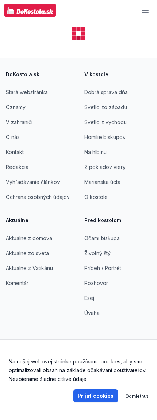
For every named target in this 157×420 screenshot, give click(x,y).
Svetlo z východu (105, 122)
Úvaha (92, 313)
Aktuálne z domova (29, 238)
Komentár (17, 283)
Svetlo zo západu (105, 107)
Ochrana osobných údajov (38, 197)
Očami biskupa (102, 238)
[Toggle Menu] (145, 10)
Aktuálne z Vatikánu (29, 268)
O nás (13, 137)
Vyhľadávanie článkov (33, 182)
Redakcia (17, 167)
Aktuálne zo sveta (27, 253)
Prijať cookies (96, 396)
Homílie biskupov (105, 137)
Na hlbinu (95, 152)
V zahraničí (19, 122)
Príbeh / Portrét (102, 268)
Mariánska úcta (102, 182)
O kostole (96, 197)
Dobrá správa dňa (106, 92)
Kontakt (15, 152)
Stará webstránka (27, 92)
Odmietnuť (136, 396)
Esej (89, 298)
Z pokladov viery (105, 167)
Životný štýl (98, 253)
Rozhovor (96, 283)
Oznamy (16, 107)
